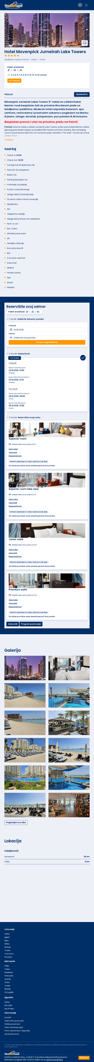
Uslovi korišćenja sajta (14, 1027)
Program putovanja (31, 624)
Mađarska (9, 972)
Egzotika (9, 997)
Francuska (9, 976)
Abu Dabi (8, 1005)
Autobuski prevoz (12, 1034)
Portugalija (9, 992)
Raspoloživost (15, 456)
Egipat (7, 937)
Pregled (8, 94)
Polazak (12, 325)
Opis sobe (13, 449)
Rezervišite (82, 94)
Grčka (7, 934)
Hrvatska (8, 957)
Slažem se (84, 1057)
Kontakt (8, 1017)
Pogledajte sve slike (16, 822)
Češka (7, 969)
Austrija (8, 979)
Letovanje (9, 929)
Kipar (7, 940)
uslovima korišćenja (54, 1059)
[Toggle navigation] (86, 5)
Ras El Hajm (9, 1008)
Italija (7, 966)
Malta (7, 944)
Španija (8, 947)
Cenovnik (13, 452)
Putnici (12, 333)
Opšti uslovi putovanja (14, 1021)
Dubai (7, 1002)
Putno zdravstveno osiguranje (17, 1030)
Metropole (10, 961)
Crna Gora (9, 953)
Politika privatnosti (12, 1024)
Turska (7, 950)
